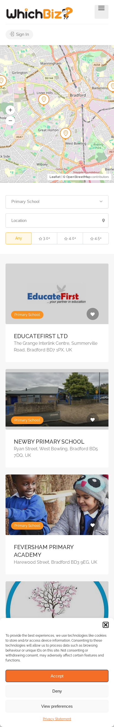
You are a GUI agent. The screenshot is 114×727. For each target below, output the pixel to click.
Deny (57, 691)
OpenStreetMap (78, 177)
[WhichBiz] (39, 12)
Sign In (22, 34)
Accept (57, 676)
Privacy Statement (57, 719)
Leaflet (55, 177)
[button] (105, 625)
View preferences (57, 706)
